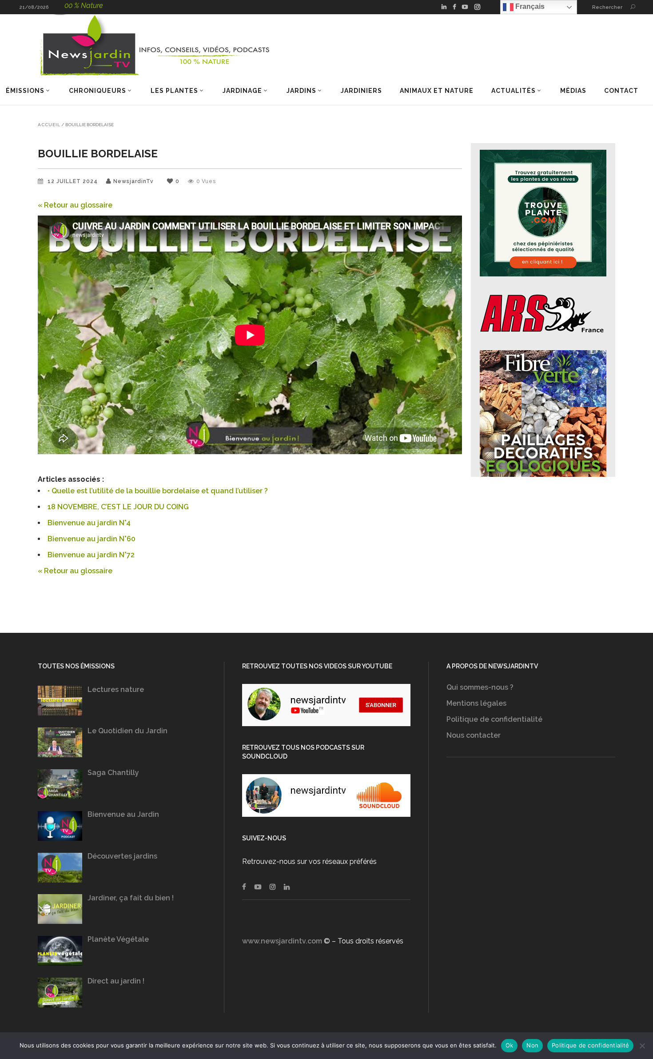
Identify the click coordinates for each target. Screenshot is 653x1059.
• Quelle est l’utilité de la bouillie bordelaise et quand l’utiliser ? (158, 491)
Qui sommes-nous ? (480, 687)
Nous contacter (473, 735)
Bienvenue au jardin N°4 (89, 523)
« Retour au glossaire (75, 205)
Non (532, 1045)
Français (529, 6)
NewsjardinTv (133, 181)
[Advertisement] (530, 858)
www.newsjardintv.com (282, 941)
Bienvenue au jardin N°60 (91, 539)
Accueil (49, 125)
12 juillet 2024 (74, 181)
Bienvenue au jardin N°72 (91, 555)
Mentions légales (476, 703)
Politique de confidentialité (494, 719)
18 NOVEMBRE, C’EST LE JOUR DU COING (118, 507)
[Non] (641, 1045)
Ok (510, 1045)
